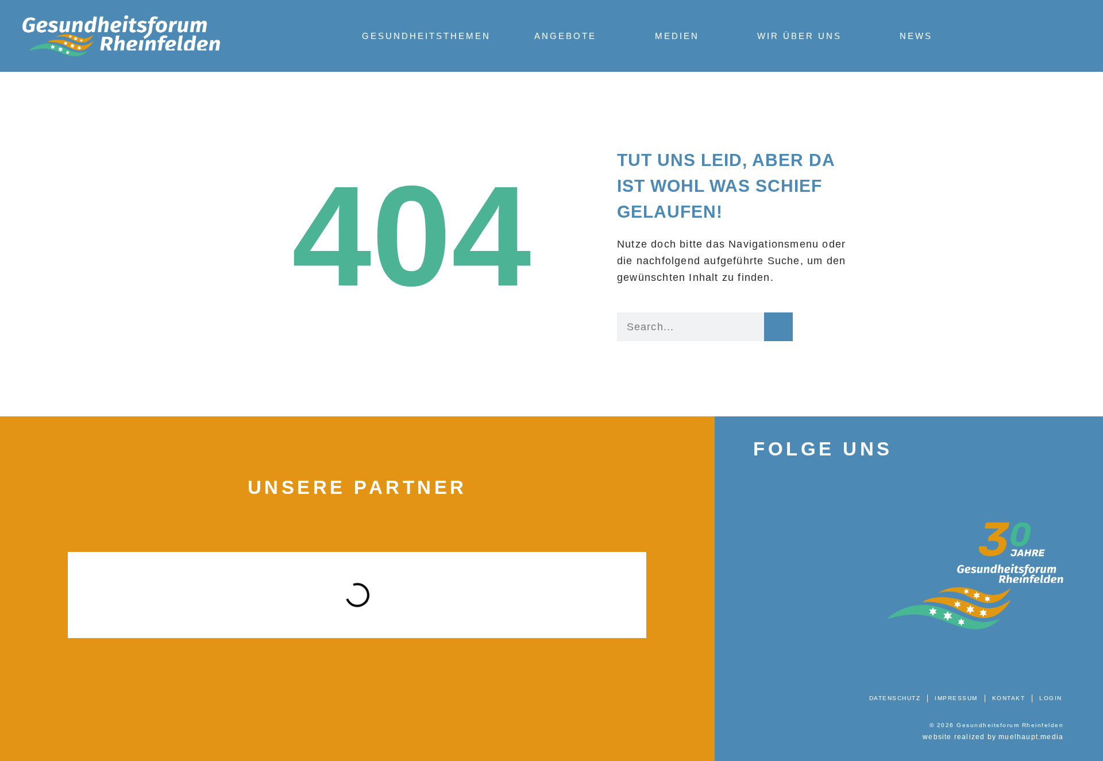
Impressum (956, 698)
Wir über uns (799, 36)
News (916, 36)
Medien (677, 36)
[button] (49, 595)
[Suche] (778, 326)
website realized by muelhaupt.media (993, 736)
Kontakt (1008, 698)
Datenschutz (895, 698)
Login (1050, 698)
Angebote (565, 36)
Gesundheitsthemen (426, 36)
